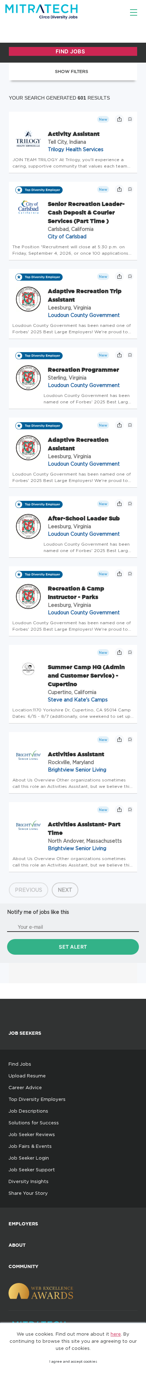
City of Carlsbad (67, 236)
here (116, 1333)
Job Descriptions (28, 1110)
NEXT (65, 889)
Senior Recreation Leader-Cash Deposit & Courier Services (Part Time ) (86, 212)
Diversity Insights (29, 1181)
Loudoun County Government (84, 315)
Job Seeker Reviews (32, 1134)
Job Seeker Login (29, 1157)
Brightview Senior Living (77, 769)
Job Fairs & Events (30, 1146)
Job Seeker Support (32, 1169)
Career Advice (25, 1087)
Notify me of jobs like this (38, 912)
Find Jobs (20, 1063)
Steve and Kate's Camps (78, 699)
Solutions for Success (34, 1122)
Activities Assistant (76, 754)
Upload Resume (27, 1075)
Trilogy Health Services (75, 149)
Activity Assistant (74, 134)
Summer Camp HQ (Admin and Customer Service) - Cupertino (86, 675)
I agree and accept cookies (73, 1361)
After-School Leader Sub (84, 518)
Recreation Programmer (83, 369)
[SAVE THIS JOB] (130, 119)
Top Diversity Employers (37, 1099)
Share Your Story (28, 1193)
